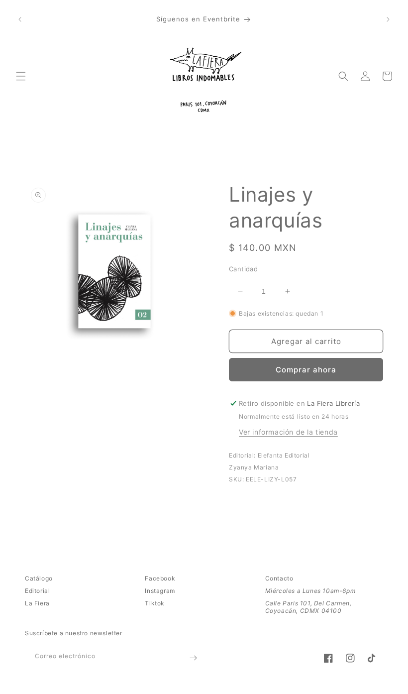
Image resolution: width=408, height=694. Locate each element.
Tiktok (155, 603)
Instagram (160, 590)
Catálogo (39, 578)
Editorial (37, 590)
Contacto (279, 578)
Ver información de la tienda (288, 432)
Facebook (160, 578)
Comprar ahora (306, 369)
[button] (21, 76)
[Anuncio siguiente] (388, 19)
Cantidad (243, 269)
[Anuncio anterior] (20, 19)
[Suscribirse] (193, 658)
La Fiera (37, 603)
